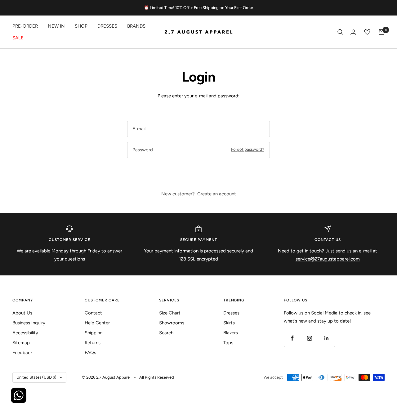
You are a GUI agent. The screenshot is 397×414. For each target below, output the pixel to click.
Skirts (229, 323)
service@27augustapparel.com (328, 259)
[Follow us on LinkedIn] (326, 338)
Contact (93, 313)
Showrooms (171, 323)
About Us (22, 313)
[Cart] (381, 32)
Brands (136, 26)
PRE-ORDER (25, 26)
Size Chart (170, 313)
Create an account (216, 194)
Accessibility (25, 333)
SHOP (81, 26)
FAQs (90, 352)
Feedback (22, 352)
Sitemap (21, 342)
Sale (18, 38)
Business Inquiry (28, 323)
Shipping (94, 333)
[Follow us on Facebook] (292, 338)
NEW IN (56, 26)
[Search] (340, 32)
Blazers (230, 333)
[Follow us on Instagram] (309, 338)
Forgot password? (247, 149)
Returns (92, 342)
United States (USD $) (36, 377)
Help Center (97, 323)
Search (166, 333)
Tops (228, 342)
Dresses (107, 26)
